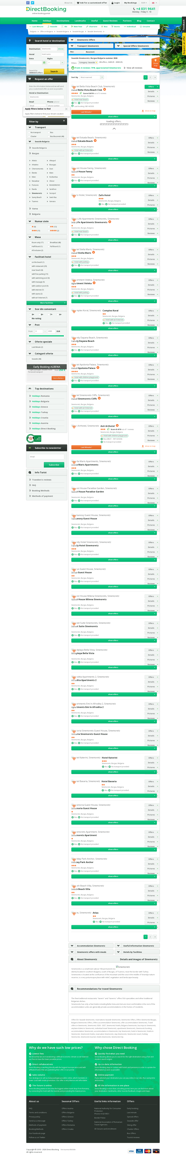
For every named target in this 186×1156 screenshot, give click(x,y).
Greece (40, 407)
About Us (68, 2)
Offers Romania (68, 1125)
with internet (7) (38, 290)
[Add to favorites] (74, 87)
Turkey (40, 412)
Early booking (132, 1108)
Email (31, 102)
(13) (55, 227)
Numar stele (42, 221)
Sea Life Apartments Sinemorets (89, 222)
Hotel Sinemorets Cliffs (84, 398)
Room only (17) (37, 242)
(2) (58, 231)
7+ (51, 314)
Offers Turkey (67, 1121)
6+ (60, 314)
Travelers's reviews (41, 479)
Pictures (151, 96)
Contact (151, 20)
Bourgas (52, 165)
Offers (151, 87)
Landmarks (80, 20)
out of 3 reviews (94, 93)
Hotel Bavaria (109, 781)
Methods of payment (42, 496)
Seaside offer (132, 1121)
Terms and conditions (38, 1112)
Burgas (35, 153)
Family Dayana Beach (82, 341)
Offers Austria (67, 1108)
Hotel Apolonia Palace (83, 368)
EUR (143, 2)
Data (31, 58)
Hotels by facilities (132, 952)
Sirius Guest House (81, 572)
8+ (42, 314)
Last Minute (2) (37, 347)
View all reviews (134, 68)
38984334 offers (36, 72)
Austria (40, 423)
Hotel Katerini (109, 757)
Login (117, 2)
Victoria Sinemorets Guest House (89, 734)
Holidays (47, 20)
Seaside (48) (36, 359)
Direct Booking (46, 9)
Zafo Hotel (104, 195)
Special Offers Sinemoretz (136, 46)
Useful (94, 20)
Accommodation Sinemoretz (91, 945)
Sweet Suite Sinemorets (84, 626)
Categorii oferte (44, 353)
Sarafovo (52, 189)
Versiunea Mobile (68, 1149)
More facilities (46, 303)
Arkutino (35, 165)
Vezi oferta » (58, 378)
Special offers (132, 1116)
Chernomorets (37, 169)
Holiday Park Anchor (82, 862)
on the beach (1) (38, 262)
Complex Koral (110, 310)
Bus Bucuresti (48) (57, 136)
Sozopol (52, 193)
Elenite (34, 173)
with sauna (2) (37, 294)
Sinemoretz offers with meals (91, 952)
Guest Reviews (110, 20)
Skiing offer (131, 1125)
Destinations (63, 20)
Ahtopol (52, 161)
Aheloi (34, 161)
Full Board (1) (55, 246)
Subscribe (54, 464)
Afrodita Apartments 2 (83, 680)
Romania (41, 396)
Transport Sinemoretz (88, 46)
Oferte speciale (43, 341)
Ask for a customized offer (93, 2)
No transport (36, 132)
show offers (113, 116)
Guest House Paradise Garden (87, 491)
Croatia (40, 417)
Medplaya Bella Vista (82, 653)
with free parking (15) (40, 274)
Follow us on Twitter (37, 1137)
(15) (38, 231)
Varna (35, 208)
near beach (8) (37, 270)
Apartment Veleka (81, 283)
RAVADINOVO (54, 185)
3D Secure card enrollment (105, 1129)
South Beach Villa (80, 889)
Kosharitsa (53, 177)
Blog (139, 20)
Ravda (34, 189)
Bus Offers (131, 1133)
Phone (53, 102)
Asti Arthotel (107, 425)
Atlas (95, 912)
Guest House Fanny (81, 171)
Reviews (151, 101)
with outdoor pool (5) (40, 286)
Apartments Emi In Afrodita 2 (87, 707)
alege (44, 63)
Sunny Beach (37, 197)
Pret (37, 324)
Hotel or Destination (38, 93)
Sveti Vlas (53, 197)
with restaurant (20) (39, 266)
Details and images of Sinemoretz (139, 959)
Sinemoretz (37, 193)
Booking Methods (40, 490)
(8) (34, 227)
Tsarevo (35, 201)
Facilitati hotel (43, 256)
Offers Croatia (67, 1129)
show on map (150, 111)
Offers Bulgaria (68, 1112)
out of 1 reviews (122, 429)
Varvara (52, 201)
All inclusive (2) (37, 250)
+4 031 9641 (146, 8)
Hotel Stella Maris (81, 252)
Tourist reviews (133, 1137)
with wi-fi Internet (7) (39, 298)
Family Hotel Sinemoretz (85, 545)
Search (54, 71)
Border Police (99, 1118)
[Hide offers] (114, 129)
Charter (33, 136)
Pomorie (35, 185)
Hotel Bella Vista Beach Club (86, 89)
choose (60, 49)
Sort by (74, 77)
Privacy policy (34, 1116)
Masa (38, 237)
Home (34, 20)
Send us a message (37, 1121)
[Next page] (155, 77)
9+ (33, 314)
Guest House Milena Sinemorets (88, 599)
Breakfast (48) (55, 242)
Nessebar (35, 181)
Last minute (132, 1112)
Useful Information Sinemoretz (138, 945)
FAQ (34, 485)
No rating (36, 318)
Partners (127, 20)
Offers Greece (68, 1116)
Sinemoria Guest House (84, 808)
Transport (40, 127)
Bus (51, 132)
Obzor (51, 181)
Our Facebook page (37, 1133)
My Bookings (130, 2)
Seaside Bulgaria (42, 141)
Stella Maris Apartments (84, 464)
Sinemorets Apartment (84, 835)
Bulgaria (36, 214)
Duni (51, 169)
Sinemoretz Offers (86, 39)
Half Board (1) (37, 246)
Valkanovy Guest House (84, 518)
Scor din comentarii (45, 309)
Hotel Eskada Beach (82, 141)
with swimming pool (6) (41, 278)
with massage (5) (38, 282)
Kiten (51, 173)
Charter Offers (133, 1129)
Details (151, 91)
